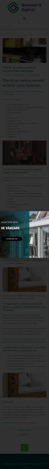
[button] (46, 214)
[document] (24, 234)
